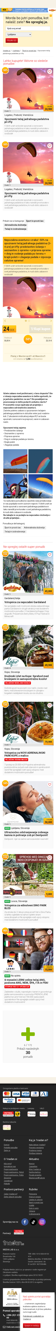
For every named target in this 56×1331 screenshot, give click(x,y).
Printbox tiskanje (35, 1153)
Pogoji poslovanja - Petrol (14, 1172)
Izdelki (31, 1205)
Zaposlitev (33, 1167)
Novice (31, 1164)
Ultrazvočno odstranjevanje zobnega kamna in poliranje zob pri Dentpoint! (26, 834)
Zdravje (32, 1211)
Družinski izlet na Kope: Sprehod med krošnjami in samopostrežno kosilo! (26, 677)
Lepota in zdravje (36, 1200)
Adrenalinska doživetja (34, 527)
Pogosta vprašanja (36, 1148)
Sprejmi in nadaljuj (31, 1325)
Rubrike (33, 1189)
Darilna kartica (34, 1172)
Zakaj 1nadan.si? (10, 1194)
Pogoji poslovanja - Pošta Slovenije (14, 1176)
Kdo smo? (8, 1164)
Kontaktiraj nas (10, 1167)
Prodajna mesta (35, 1151)
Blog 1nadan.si (35, 1169)
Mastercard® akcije (37, 1178)
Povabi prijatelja (35, 1175)
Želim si (7, 1151)
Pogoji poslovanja (11, 1169)
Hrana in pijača (35, 1197)
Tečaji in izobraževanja (15, 531)
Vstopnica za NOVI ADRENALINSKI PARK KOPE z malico (24, 754)
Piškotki (7, 1184)
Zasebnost (8, 1181)
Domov (6, 1145)
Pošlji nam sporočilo (14, 1327)
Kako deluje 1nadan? (37, 1145)
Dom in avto (33, 1208)
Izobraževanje (34, 1214)
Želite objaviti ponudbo (13, 1197)
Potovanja (33, 1194)
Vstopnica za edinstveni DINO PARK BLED (25, 907)
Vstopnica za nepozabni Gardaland (25, 602)
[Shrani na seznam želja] (49, 71)
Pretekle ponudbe (11, 1148)
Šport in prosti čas (13, 527)
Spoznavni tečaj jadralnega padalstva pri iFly (26, 120)
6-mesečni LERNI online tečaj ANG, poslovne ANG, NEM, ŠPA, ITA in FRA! (26, 981)
